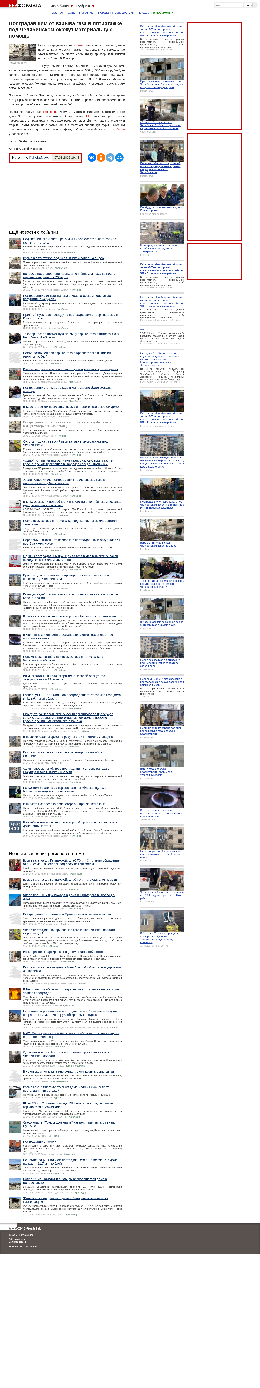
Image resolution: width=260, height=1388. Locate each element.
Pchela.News (39, 157)
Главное (57, 12)
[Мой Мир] (119, 157)
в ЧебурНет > (163, 12)
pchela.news (21, 63)
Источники (86, 12)
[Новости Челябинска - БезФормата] (21, 4)
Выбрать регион (17, 1242)
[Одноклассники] (101, 157)
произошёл (50, 111)
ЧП (87, 116)
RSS (35, 1246)
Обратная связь (17, 1239)
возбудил (118, 129)
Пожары (144, 12)
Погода (103, 12)
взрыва (78, 45)
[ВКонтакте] (92, 157)
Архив (71, 12)
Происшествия (123, 12)
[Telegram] (110, 157)
